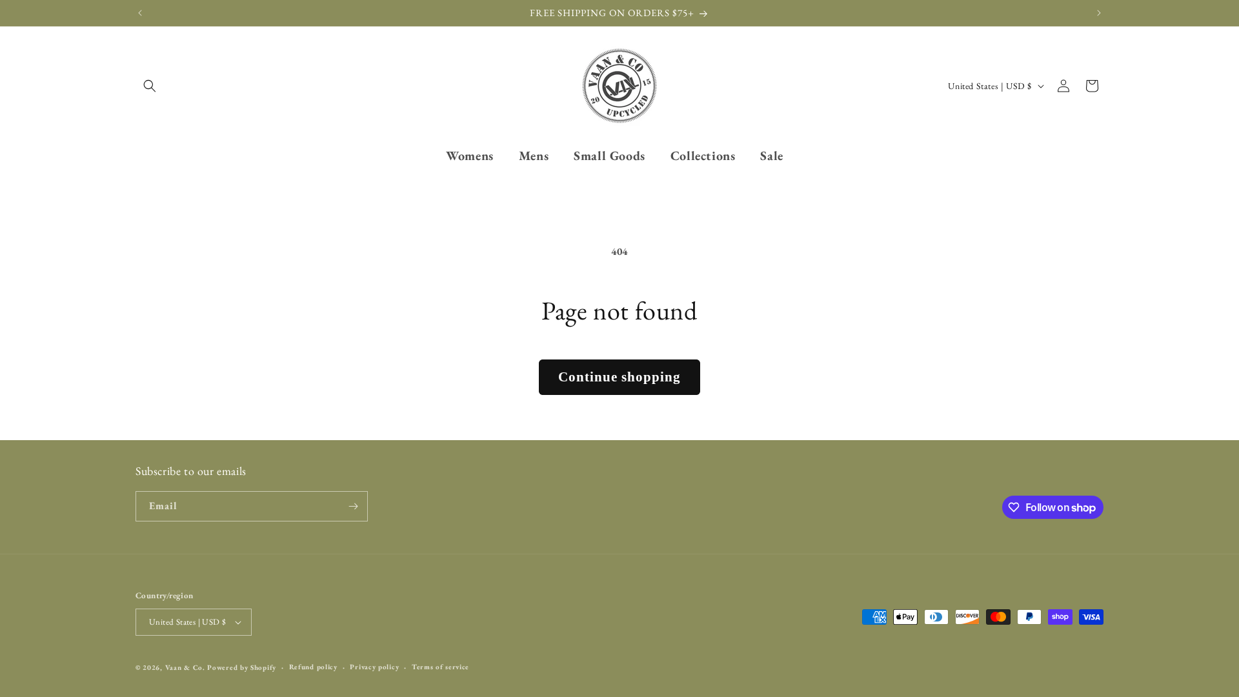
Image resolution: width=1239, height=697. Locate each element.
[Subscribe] (353, 506)
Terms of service (440, 666)
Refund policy (313, 666)
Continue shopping (619, 377)
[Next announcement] (1099, 13)
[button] (150, 86)
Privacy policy (374, 666)
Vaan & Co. (185, 667)
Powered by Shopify (241, 667)
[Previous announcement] (140, 13)
